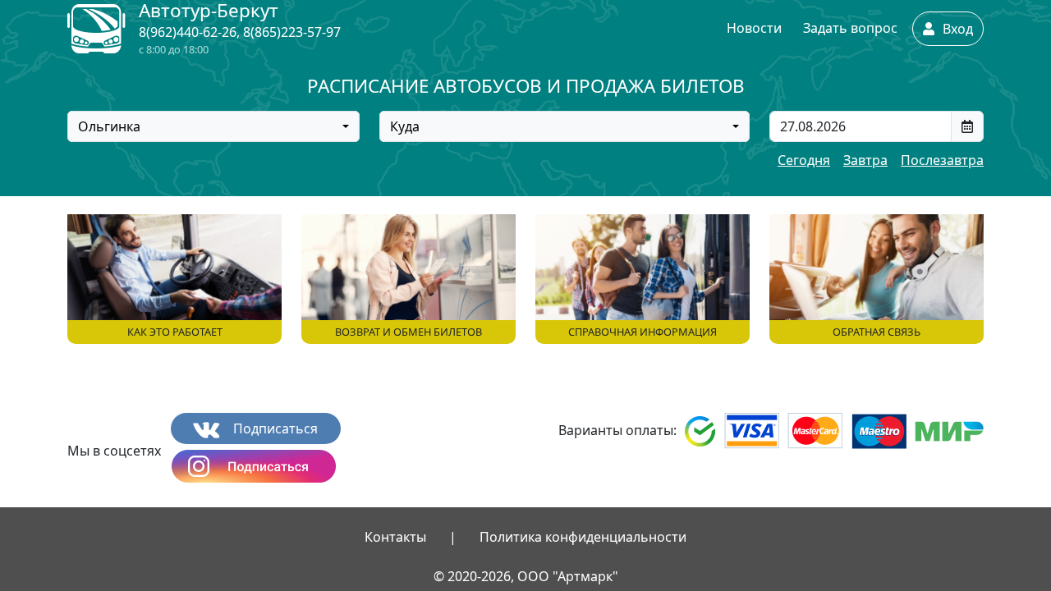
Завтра (865, 160)
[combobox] (213, 126)
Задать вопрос (850, 28)
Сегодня (804, 160)
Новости (754, 28)
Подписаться (274, 428)
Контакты (395, 537)
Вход (956, 29)
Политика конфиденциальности (583, 537)
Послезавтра (942, 160)
